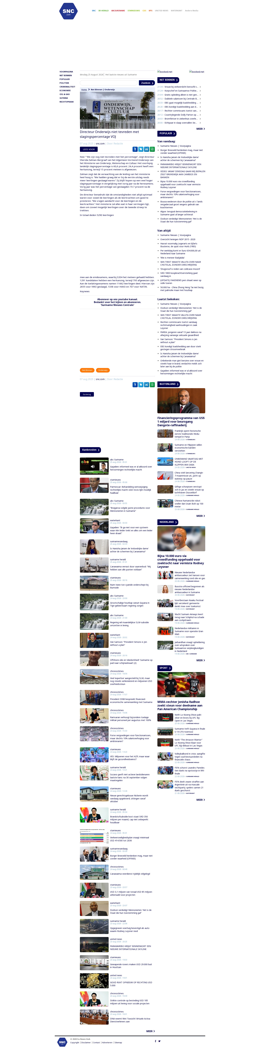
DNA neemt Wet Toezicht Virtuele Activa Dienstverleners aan (130, 1020)
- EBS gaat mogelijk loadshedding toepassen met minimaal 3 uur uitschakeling (178, 102)
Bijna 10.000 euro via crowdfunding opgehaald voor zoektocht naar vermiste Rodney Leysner (180, 184)
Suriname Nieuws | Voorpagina (175, 145)
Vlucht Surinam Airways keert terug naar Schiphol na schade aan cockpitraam (189, 617)
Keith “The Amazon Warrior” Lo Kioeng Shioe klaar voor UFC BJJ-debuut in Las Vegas (188, 742)
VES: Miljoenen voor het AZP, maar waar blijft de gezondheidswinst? (130, 758)
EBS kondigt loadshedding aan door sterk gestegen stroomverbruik (180, 348)
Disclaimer (86, 1043)
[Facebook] (155, 1040)
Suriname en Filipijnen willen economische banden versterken (188, 447)
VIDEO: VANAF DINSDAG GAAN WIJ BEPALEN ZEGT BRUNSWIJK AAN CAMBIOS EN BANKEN (182, 174)
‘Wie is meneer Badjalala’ (172, 257)
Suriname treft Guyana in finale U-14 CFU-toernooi (190, 730)
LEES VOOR (89, 149)
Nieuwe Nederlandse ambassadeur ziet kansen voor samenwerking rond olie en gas (190, 575)
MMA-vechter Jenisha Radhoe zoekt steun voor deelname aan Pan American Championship (179, 705)
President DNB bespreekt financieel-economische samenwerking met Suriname (131, 701)
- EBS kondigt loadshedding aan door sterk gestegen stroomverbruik (178, 106)
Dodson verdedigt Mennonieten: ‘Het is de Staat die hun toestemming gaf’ (131, 911)
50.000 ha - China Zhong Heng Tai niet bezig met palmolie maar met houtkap (181, 289)
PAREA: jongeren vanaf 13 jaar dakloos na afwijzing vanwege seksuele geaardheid (180, 334)
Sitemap (118, 1043)
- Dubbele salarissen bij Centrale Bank (178, 98)
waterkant (115, 520)
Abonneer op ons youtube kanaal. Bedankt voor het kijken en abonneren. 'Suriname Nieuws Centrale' (117, 302)
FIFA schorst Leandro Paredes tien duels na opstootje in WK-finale (190, 770)
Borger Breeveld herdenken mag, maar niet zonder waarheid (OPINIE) (131, 857)
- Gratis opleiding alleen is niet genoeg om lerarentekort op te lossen (178, 94)
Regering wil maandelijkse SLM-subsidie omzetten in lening (129, 624)
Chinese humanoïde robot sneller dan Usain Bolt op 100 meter (189, 503)
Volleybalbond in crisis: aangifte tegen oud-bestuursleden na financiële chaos (190, 756)
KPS (150, 10)
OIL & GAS (65, 94)
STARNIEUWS (134, 10)
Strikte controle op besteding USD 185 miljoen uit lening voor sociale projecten (129, 1002)
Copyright (74, 1043)
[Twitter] (159, 1040)
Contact (96, 1043)
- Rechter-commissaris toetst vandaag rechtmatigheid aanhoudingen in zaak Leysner (178, 110)
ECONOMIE (65, 90)
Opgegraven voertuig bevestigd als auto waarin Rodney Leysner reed (129, 929)
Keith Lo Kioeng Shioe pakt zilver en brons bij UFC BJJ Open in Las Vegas (188, 717)
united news (116, 939)
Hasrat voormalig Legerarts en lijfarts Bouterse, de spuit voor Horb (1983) (178, 245)
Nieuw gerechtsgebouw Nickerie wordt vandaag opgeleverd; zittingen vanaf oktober (129, 798)
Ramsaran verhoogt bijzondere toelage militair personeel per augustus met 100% (130, 719)
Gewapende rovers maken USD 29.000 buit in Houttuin (131, 966)
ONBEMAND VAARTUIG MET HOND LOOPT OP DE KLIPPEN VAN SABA (189, 461)
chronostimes (117, 671)
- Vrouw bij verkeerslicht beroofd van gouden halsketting (178, 86)
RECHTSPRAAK (67, 101)
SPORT (164, 668)
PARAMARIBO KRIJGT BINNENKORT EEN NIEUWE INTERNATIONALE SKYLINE (130, 948)
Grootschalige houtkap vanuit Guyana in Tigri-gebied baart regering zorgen (129, 604)
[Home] (68, 11)
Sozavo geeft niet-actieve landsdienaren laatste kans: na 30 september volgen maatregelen (130, 777)
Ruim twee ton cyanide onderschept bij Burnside (129, 586)
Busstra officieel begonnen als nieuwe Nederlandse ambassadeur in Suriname (189, 589)
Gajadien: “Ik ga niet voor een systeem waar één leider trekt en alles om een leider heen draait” (131, 530)
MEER (149, 1031)
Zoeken (145, 83)
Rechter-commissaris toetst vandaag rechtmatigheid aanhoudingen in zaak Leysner (178, 325)
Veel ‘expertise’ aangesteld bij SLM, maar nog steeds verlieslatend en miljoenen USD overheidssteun (131, 681)
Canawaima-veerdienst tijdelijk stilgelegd (130, 873)
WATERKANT (176, 10)
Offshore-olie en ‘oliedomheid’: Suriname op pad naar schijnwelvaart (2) (131, 661)
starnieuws (115, 479)
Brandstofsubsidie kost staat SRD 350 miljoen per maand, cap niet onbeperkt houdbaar (129, 819)
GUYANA (64, 98)
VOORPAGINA (66, 71)
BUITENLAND (167, 384)
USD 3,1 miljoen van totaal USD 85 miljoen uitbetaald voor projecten (131, 893)
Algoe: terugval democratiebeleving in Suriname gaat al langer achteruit (178, 213)
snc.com (100, 143)
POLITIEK (64, 83)
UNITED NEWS (161, 10)
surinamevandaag (118, 541)
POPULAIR (65, 79)
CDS (144, 10)
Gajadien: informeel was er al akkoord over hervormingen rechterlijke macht (131, 468)
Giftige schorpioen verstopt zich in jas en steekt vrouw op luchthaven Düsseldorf (189, 489)
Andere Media (191, 10)
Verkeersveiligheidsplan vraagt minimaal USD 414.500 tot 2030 (129, 839)
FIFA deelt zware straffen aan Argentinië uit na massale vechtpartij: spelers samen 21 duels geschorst (189, 786)
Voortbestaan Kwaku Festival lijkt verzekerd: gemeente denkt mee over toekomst (189, 603)
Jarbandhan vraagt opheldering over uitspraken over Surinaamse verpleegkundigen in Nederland (190, 647)
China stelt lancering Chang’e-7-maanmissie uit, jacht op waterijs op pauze (189, 475)
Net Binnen (96, 89)
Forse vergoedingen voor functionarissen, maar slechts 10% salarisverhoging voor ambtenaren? (130, 738)
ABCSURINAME (118, 10)
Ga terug (87, 394)
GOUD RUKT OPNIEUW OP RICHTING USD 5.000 (131, 984)
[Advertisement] (130, 46)
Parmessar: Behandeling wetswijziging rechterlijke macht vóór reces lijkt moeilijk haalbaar (130, 489)
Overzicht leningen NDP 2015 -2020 (177, 239)
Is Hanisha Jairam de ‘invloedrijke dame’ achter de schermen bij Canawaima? (129, 550)
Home (84, 89)
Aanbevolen (89, 449)
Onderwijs (109, 89)
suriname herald (118, 559)
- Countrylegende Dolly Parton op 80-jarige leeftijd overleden (178, 114)
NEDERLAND (167, 522)
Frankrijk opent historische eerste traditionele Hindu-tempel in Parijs (188, 433)
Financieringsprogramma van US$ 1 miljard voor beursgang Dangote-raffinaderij (181, 421)
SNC (94, 10)
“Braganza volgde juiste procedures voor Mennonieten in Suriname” (130, 509)
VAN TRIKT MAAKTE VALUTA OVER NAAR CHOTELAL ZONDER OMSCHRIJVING (180, 263)
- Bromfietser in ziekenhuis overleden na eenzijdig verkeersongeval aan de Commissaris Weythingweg (178, 118)
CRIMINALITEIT (67, 86)
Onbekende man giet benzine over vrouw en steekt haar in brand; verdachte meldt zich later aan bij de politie (182, 363)
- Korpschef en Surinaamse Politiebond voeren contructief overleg (178, 90)
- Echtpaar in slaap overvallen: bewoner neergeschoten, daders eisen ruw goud (178, 122)
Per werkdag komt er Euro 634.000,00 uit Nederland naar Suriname (180, 252)
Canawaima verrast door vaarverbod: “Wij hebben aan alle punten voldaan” (130, 568)
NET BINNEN (66, 75)
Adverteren (107, 1043)
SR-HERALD (103, 10)
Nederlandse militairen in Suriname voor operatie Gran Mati (189, 631)
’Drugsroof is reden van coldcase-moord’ (180, 269)
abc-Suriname (117, 459)
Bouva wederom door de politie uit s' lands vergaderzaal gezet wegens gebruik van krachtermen (181, 204)
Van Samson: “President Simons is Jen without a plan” (128, 643)
